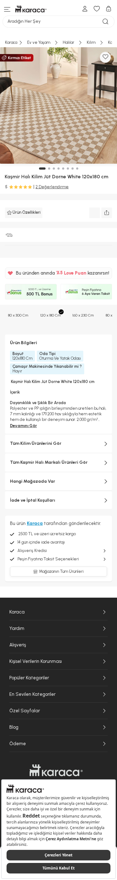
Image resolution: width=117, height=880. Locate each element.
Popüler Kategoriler (29, 678)
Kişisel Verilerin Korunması (35, 661)
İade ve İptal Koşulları (32, 500)
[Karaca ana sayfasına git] (56, 770)
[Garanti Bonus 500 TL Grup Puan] (31, 292)
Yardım (16, 628)
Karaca (17, 612)
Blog (13, 727)
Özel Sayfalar (24, 711)
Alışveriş (17, 645)
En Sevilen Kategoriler (32, 694)
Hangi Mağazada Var (32, 481)
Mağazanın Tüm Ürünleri (61, 571)
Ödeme (17, 743)
